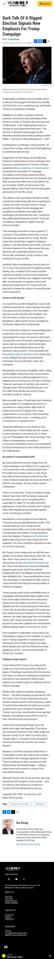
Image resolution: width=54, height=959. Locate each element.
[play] (3, 956)
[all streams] (50, 956)
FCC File (8, 931)
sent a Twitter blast (38, 536)
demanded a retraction (34, 562)
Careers (8, 917)
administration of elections (19, 354)
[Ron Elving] (8, 826)
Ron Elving (14, 39)
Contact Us (9, 915)
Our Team (9, 899)
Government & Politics (20, 804)
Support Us (9, 919)
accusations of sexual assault (34, 168)
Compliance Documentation (16, 933)
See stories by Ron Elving (28, 844)
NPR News (40, 804)
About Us (8, 897)
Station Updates (11, 903)
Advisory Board (11, 901)
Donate (45, 4)
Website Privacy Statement (16, 935)
